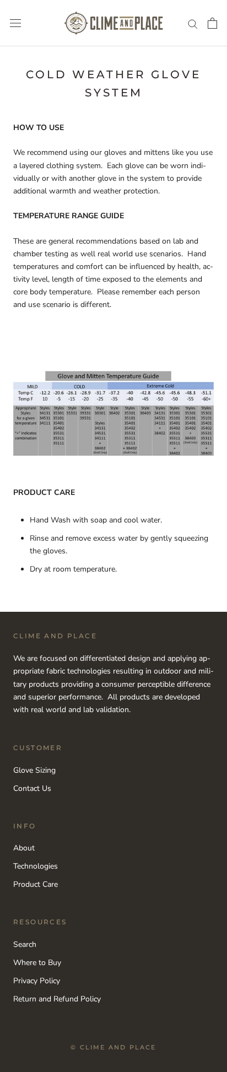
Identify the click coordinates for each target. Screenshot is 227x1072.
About (24, 848)
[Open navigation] (15, 23)
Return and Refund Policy (57, 999)
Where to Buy (37, 962)
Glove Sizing (34, 770)
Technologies (35, 866)
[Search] (193, 23)
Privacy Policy (36, 981)
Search (24, 944)
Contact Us (32, 788)
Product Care (35, 884)
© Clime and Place (113, 1047)
